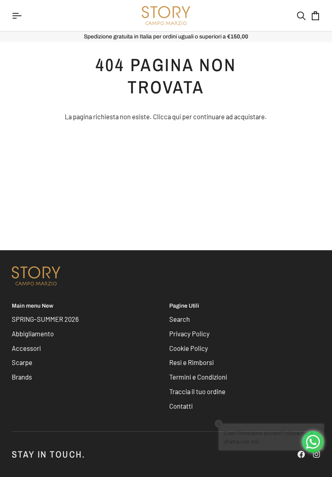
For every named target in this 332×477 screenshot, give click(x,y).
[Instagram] (316, 454)
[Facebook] (301, 454)
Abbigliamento (33, 333)
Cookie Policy (188, 348)
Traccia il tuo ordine (197, 391)
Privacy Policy (189, 333)
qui (176, 116)
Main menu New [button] (32, 306)
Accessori (26, 348)
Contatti (181, 406)
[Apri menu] (24, 15)
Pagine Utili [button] (184, 306)
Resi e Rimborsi (191, 362)
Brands (22, 377)
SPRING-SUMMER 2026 (45, 319)
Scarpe (22, 362)
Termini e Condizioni (198, 377)
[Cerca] (294, 15)
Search (179, 319)
